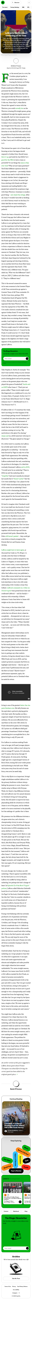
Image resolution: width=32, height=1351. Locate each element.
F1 (8, 1195)
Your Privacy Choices (22, 1286)
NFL (28, 7)
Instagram (14, 1293)
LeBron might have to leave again (12, 550)
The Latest (4, 7)
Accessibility (16, 1289)
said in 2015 (25, 467)
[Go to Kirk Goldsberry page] (5, 1131)
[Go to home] (3, 2)
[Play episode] (20, 1201)
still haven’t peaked (11, 536)
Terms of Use (8, 1286)
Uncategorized (16, 29)
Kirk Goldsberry (13, 1130)
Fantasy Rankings (14, 7)
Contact (6, 1211)
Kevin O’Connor (17, 66)
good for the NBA (7, 160)
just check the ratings (18, 195)
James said (5, 436)
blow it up (4, 157)
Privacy (14, 1286)
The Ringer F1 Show (8, 1201)
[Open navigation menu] (29, 2)
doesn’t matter (19, 479)
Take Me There (16, 1278)
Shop (26, 1211)
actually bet (19, 108)
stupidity (5, 476)
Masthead (16, 1211)
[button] (16, 2)
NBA (23, 7)
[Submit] (27, 358)
